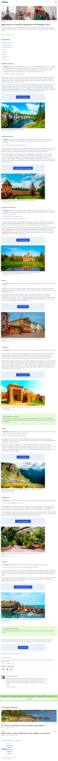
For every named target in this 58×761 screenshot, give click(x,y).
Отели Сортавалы (23, 97)
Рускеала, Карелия (7, 42)
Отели (8, 743)
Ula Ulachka (6, 341)
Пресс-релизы (10, 749)
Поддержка (9, 751)
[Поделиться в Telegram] (7, 669)
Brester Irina (6, 492)
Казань (4, 49)
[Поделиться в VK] (3, 669)
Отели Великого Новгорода (23, 168)
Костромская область (8, 47)
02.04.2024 (55, 21)
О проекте (9, 753)
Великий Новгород (7, 45)
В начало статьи (7, 657)
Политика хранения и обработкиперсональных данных (8, 758)
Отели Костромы (23, 240)
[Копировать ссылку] (11, 669)
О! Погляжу (29, 699)
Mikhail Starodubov (7, 409)
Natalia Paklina (6, 275)
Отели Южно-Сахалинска (23, 587)
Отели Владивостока (23, 521)
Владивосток (6, 57)
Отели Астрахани (23, 375)
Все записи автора (11, 686)
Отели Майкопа (23, 457)
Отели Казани (23, 306)
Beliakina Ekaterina (7, 556)
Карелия (35, 660)
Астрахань (5, 52)
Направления (10, 745)
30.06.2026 (54, 731)
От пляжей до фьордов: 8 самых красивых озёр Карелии (23, 725)
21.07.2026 (55, 723)
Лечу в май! (23, 647)
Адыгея (4, 54)
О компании (9, 747)
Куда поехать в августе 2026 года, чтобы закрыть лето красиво (25, 733)
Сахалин (5, 59)
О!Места (3, 21)
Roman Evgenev (6, 130)
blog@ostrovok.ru (18, 740)
